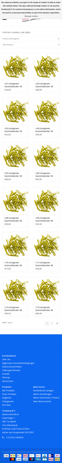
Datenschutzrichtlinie (12, 366)
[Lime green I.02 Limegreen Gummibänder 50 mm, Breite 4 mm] (46, 67)
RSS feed (6, 405)
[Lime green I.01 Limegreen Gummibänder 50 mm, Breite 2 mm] (15, 67)
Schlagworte (8, 401)
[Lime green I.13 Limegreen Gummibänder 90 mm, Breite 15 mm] (46, 290)
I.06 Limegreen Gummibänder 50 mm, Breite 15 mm (44, 174)
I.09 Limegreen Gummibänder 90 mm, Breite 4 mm (44, 219)
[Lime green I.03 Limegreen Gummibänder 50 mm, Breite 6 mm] (15, 111)
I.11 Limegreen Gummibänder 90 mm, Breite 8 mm (44, 264)
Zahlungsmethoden (11, 370)
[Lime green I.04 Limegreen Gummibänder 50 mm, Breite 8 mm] (46, 111)
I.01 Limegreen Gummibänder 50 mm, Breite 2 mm (13, 85)
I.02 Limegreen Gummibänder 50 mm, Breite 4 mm (44, 85)
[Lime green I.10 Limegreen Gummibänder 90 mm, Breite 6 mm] (15, 246)
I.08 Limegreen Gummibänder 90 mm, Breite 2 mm (13, 219)
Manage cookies (31, 16)
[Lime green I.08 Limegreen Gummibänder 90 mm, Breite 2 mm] (15, 201)
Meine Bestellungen (42, 394)
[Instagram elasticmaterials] (46, 343)
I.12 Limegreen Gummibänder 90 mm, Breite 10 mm (13, 309)
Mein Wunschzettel (42, 401)
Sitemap (6, 377)
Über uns (6, 359)
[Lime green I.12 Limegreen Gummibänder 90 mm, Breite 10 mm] (15, 290)
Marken (16, 32)
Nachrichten (7, 381)
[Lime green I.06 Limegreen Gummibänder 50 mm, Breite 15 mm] (46, 156)
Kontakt (6, 373)
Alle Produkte (8, 390)
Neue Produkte (9, 394)
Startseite (6, 32)
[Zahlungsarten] (6, 455)
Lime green (25, 32)
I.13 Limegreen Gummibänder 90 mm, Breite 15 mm (44, 309)
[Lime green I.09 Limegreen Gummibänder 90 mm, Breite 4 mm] (46, 201)
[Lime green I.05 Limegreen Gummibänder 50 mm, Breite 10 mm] (15, 156)
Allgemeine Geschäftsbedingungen (18, 363)
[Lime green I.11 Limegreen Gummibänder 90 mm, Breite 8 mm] (46, 246)
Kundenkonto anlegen (43, 390)
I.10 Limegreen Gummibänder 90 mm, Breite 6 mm (13, 264)
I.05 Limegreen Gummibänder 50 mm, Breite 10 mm (13, 174)
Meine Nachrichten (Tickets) (46, 397)
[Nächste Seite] (57, 323)
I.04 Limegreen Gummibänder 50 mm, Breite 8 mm (44, 130)
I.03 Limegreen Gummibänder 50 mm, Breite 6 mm (13, 130)
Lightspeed (46, 452)
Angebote (6, 397)
